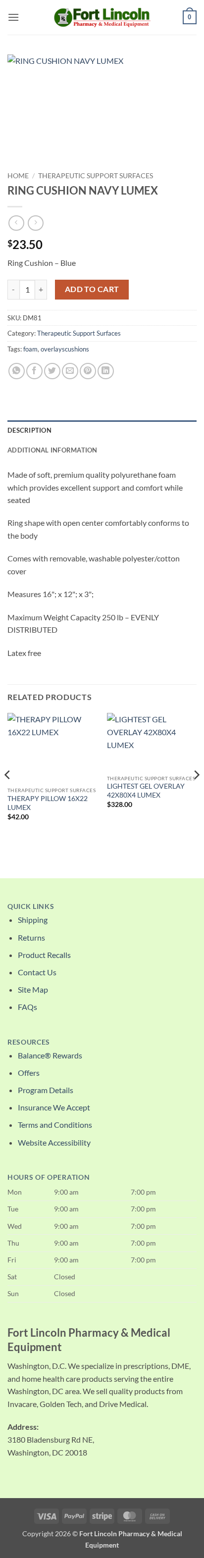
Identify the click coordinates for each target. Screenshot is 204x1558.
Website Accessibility (54, 1142)
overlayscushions (65, 349)
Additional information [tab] (52, 450)
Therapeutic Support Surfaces (95, 176)
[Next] (196, 794)
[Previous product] (35, 223)
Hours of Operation (48, 1177)
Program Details (45, 1090)
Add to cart (92, 289)
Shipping (33, 919)
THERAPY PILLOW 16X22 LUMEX (47, 803)
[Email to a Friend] (70, 371)
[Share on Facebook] (34, 371)
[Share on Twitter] (52, 371)
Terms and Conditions (55, 1124)
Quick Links (30, 906)
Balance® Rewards (50, 1055)
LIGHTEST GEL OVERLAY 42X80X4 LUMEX (146, 790)
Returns (31, 937)
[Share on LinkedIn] (106, 371)
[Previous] (8, 794)
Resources (28, 1042)
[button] (13, 17)
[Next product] (16, 223)
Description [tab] (29, 430)
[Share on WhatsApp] (16, 371)
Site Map (33, 989)
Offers (29, 1072)
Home (18, 176)
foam (30, 349)
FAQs (27, 1006)
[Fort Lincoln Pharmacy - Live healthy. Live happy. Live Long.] (102, 17)
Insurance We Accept (54, 1107)
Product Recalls (44, 954)
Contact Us (37, 972)
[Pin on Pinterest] (88, 371)
